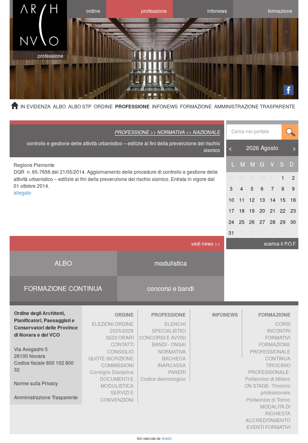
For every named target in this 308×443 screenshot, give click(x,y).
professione (154, 10)
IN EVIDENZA (35, 106)
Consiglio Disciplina (112, 371)
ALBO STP (79, 106)
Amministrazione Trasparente (46, 397)
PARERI (177, 371)
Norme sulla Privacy (36, 383)
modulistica (170, 263)
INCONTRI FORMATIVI (277, 334)
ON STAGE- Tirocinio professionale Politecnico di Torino (267, 392)
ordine (93, 10)
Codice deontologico (163, 378)
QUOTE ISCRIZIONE (111, 358)
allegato (22, 192)
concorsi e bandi (170, 288)
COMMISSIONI (117, 365)
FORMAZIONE (196, 106)
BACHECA (174, 358)
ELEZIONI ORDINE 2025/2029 (113, 327)
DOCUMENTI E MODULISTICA (117, 382)
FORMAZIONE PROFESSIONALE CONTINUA (270, 351)
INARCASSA (172, 365)
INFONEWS (165, 106)
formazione (280, 10)
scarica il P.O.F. (280, 243)
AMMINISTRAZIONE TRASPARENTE (254, 106)
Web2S (167, 438)
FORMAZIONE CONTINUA (63, 288)
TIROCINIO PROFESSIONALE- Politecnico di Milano (267, 372)
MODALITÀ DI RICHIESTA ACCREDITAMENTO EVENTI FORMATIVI (267, 416)
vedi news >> (205, 243)
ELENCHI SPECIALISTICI (169, 327)
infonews (217, 10)
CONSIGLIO (120, 351)
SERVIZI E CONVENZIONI (117, 395)
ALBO (59, 106)
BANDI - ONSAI (169, 344)
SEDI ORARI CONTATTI (120, 340)
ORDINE (103, 106)
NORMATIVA (172, 351)
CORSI (282, 323)
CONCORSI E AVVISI (162, 337)
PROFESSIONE (132, 106)
